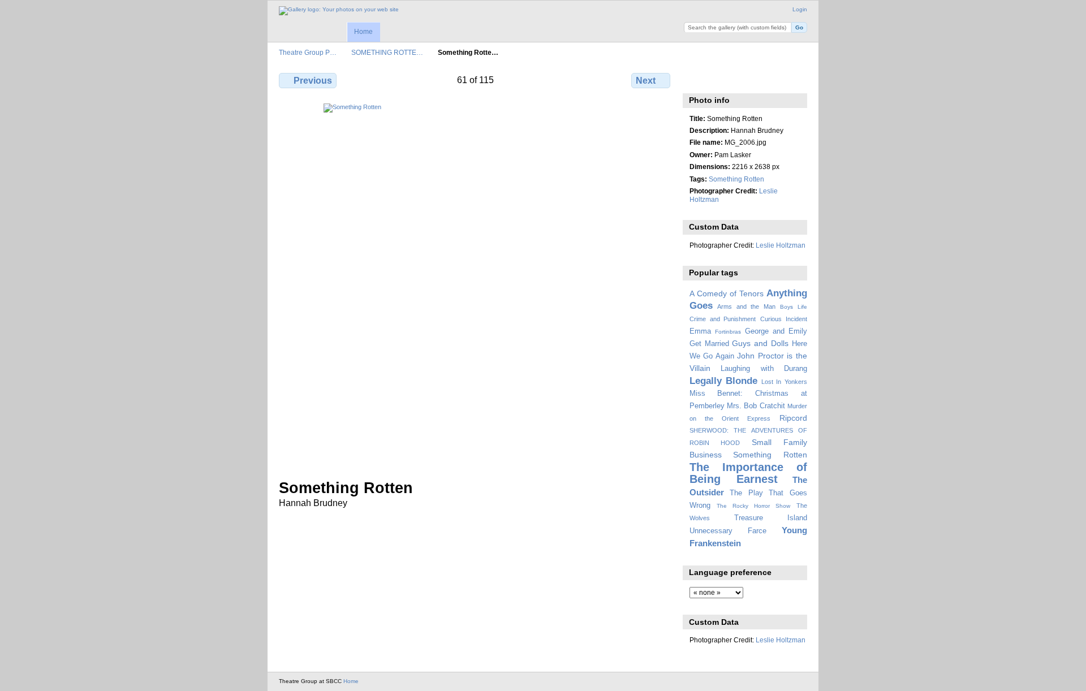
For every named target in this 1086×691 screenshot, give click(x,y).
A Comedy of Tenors (726, 293)
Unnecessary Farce (727, 531)
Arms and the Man (746, 306)
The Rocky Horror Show (753, 506)
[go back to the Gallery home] (339, 10)
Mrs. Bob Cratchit (756, 406)
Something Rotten (736, 179)
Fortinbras (728, 332)
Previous (313, 80)
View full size (695, 79)
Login (799, 9)
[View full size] (476, 284)
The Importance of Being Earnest (748, 473)
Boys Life (793, 307)
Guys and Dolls (760, 343)
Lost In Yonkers (784, 381)
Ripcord (793, 417)
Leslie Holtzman (780, 245)
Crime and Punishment (722, 319)
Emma (700, 331)
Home (363, 32)
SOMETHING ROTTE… (387, 52)
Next (646, 80)
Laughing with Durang (764, 369)
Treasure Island (770, 518)
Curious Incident (783, 319)
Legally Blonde (723, 380)
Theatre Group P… (308, 52)
